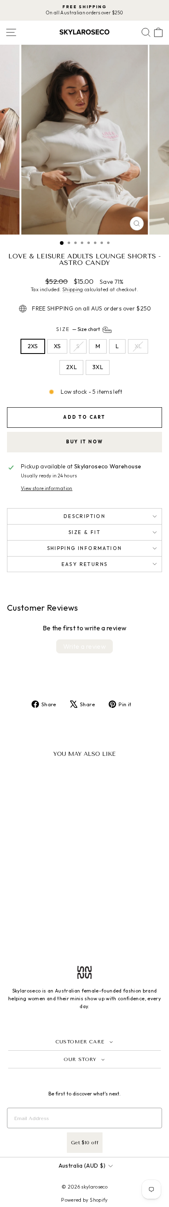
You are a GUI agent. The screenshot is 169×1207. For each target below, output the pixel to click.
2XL (71, 367)
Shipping (72, 289)
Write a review (84, 646)
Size (78, 329)
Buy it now (84, 442)
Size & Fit (84, 532)
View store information (47, 488)
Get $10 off (84, 1142)
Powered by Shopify (84, 1200)
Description (84, 516)
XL (138, 346)
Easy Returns (85, 564)
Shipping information (84, 548)
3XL (97, 367)
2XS (32, 346)
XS (57, 346)
